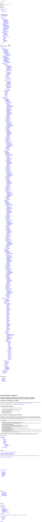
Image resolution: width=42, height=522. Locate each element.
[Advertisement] (21, 388)
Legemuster (3, 438)
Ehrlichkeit (6, 444)
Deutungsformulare (4, 447)
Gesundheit (5, 441)
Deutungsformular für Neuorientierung (19, 404)
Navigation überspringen (3, 9)
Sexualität (5, 443)
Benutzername (2, 4)
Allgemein (5, 439)
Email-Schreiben (2, 505)
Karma (4, 442)
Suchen (9, 45)
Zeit (4, 446)
